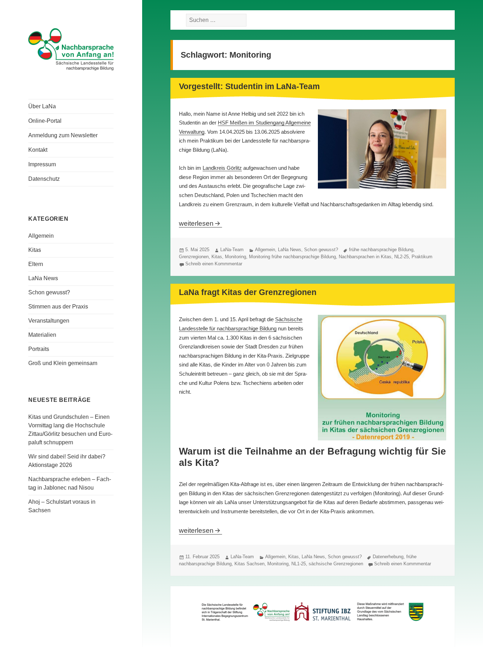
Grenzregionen (194, 256)
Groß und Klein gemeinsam (62, 363)
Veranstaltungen (48, 321)
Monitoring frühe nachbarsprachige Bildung (292, 256)
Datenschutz (44, 179)
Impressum (42, 164)
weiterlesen (200, 223)
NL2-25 (401, 256)
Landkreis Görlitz (222, 168)
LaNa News (43, 278)
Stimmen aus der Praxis (58, 307)
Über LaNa (42, 106)
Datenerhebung (388, 556)
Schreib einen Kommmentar (213, 263)
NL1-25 (298, 563)
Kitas (34, 250)
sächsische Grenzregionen (336, 563)
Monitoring (235, 256)
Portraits (38, 349)
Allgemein (41, 236)
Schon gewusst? (49, 292)
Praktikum (422, 256)
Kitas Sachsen (249, 563)
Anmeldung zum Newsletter (63, 135)
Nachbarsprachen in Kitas (365, 256)
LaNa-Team (232, 249)
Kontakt (37, 150)
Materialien (42, 335)
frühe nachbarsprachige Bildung (381, 249)
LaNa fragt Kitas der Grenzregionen (247, 292)
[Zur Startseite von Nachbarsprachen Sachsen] (71, 49)
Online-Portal (45, 121)
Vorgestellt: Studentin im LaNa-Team (249, 86)
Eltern (35, 264)
